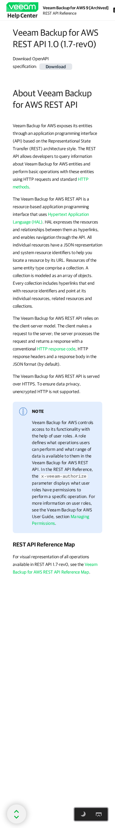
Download (56, 66)
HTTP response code (56, 348)
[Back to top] (99, 814)
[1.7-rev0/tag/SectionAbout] (9, 93)
